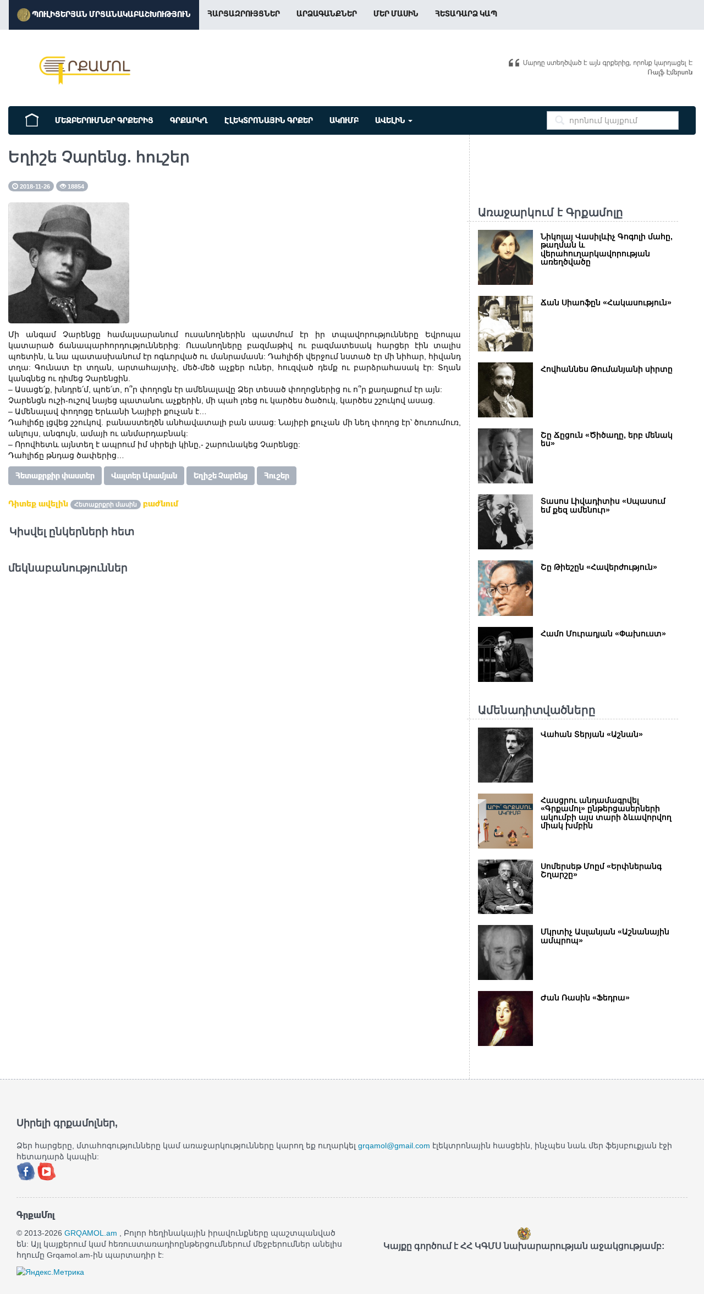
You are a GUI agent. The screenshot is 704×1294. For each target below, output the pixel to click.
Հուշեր (276, 475)
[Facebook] (26, 1170)
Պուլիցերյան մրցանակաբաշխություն (110, 14)
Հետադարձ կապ (466, 13)
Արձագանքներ (326, 13)
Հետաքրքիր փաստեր (55, 475)
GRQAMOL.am (90, 1233)
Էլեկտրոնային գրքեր (268, 120)
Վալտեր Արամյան (144, 475)
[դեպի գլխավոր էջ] (32, 119)
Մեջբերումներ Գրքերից (104, 120)
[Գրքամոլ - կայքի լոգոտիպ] (85, 70)
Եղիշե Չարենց (221, 475)
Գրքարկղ (189, 120)
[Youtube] (46, 1170)
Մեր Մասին (396, 13)
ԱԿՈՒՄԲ (344, 120)
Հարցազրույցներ (243, 13)
